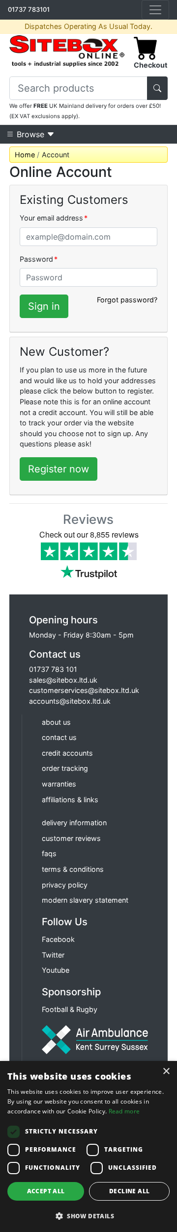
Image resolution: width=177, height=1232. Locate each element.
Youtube (55, 970)
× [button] (166, 1071)
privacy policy (65, 885)
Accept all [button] (46, 1191)
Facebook (58, 939)
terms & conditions (73, 869)
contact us (59, 737)
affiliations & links (70, 799)
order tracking (65, 768)
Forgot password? (127, 300)
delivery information (74, 822)
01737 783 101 (53, 669)
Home (25, 154)
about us (56, 722)
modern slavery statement (85, 900)
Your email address (54, 218)
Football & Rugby (69, 1009)
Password (39, 259)
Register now (58, 469)
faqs (49, 853)
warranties (59, 784)
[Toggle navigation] (155, 10)
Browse (30, 134)
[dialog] (88, 1146)
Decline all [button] (129, 1191)
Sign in (44, 306)
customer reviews (71, 838)
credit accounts (67, 753)
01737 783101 (29, 9)
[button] (88, 1216)
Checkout (151, 65)
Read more (124, 1111)
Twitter (53, 955)
